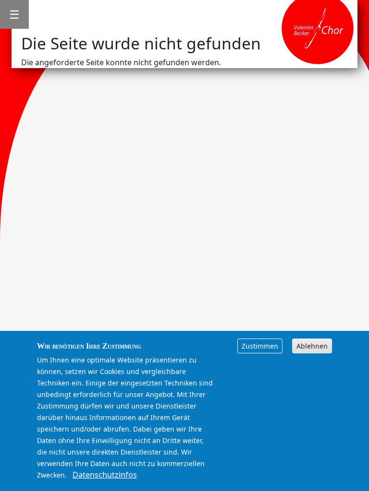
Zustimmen (260, 346)
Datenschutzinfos (105, 474)
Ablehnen (312, 346)
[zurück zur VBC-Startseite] (318, 27)
